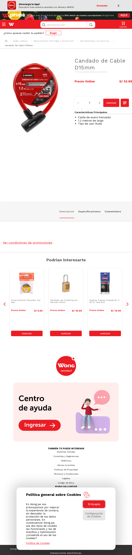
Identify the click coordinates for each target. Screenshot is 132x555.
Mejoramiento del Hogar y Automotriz (54, 41)
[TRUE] (27, 333)
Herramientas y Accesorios (94, 41)
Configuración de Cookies (94, 515)
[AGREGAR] (111, 103)
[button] (125, 103)
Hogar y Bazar (20, 41)
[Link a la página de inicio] (6, 41)
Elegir (53, 33)
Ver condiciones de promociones (27, 242)
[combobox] (67, 24)
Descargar (102, 5)
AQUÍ (123, 15)
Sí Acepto (94, 504)
